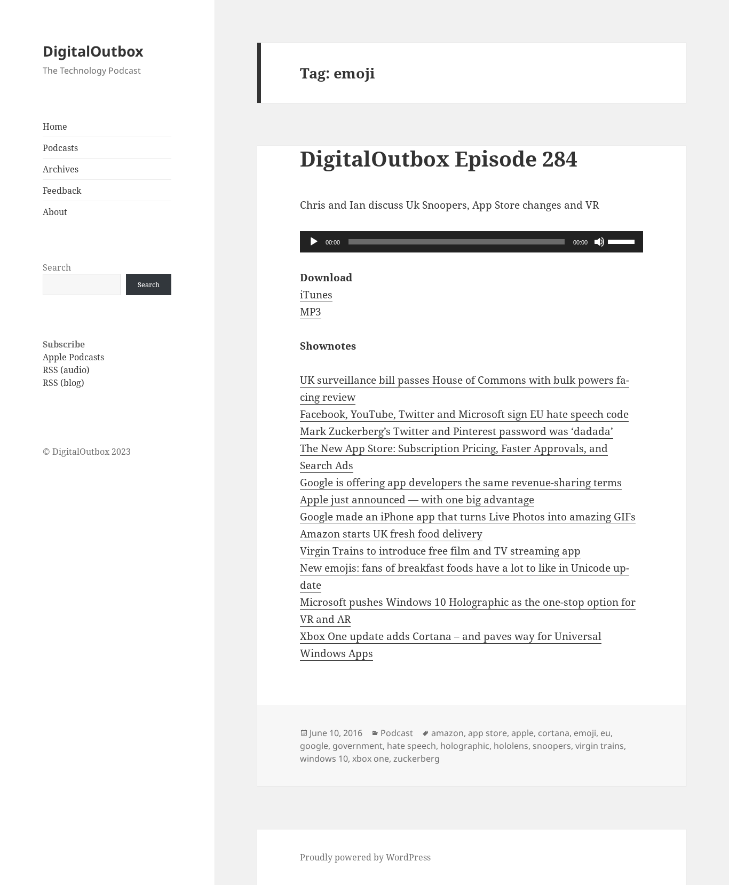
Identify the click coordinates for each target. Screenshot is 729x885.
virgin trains (599, 746)
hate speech (411, 746)
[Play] (313, 241)
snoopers (552, 746)
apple (522, 733)
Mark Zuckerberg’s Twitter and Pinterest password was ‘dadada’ (456, 431)
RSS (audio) (66, 370)
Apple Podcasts (73, 357)
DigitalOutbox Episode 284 (438, 158)
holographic (464, 746)
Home (55, 126)
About (55, 212)
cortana (553, 733)
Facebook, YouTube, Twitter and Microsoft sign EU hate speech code (464, 414)
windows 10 (324, 758)
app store (487, 733)
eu (605, 733)
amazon (447, 733)
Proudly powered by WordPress (365, 857)
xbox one (370, 758)
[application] (471, 241)
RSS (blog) (63, 383)
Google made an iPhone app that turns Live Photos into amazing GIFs (468, 517)
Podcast (397, 733)
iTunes (316, 295)
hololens (511, 746)
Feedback (62, 190)
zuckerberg (416, 758)
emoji (585, 733)
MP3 (310, 312)
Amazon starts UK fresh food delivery (391, 534)
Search (57, 267)
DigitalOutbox (93, 51)
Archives (60, 169)
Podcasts (60, 148)
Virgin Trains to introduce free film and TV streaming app (440, 551)
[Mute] (599, 241)
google (314, 746)
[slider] (623, 240)
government (357, 746)
